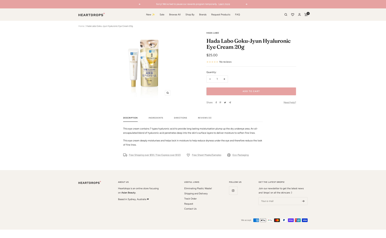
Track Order (190, 198)
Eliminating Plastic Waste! (198, 188)
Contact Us (190, 208)
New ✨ (150, 14)
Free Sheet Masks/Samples (206, 155)
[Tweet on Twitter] (225, 102)
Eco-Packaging (241, 155)
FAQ (237, 14)
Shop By (189, 14)
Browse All (175, 14)
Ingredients (156, 118)
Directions (180, 118)
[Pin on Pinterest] (220, 102)
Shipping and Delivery (196, 193)
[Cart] (306, 14)
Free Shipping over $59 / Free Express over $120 (155, 155)
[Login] (299, 14)
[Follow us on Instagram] (233, 190)
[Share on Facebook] (216, 102)
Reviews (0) (205, 118)
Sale (162, 14)
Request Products (220, 14)
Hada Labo (212, 33)
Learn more (224, 4)
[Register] (303, 201)
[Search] (286, 14)
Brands (202, 14)
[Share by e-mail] (230, 103)
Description (130, 118)
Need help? (290, 102)
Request (188, 203)
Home (81, 26)
